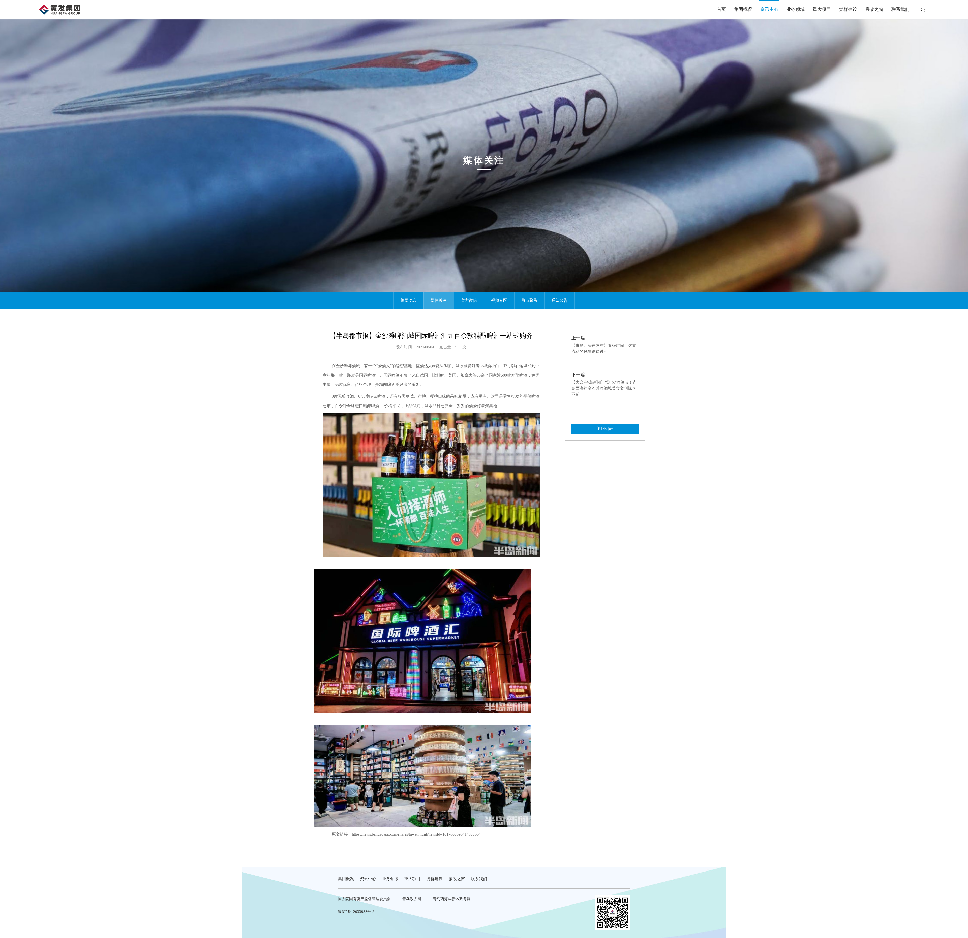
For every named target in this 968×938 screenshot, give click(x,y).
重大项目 (822, 9)
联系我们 (900, 9)
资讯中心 (769, 9)
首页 (721, 9)
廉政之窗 (874, 9)
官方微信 (469, 300)
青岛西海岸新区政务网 (452, 899)
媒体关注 (439, 300)
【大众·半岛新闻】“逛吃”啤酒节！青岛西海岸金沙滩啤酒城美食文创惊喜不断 (604, 388)
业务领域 (795, 9)
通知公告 (560, 300)
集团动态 (408, 300)
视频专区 (499, 300)
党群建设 (848, 9)
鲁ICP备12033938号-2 (356, 912)
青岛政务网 (411, 899)
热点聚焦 (529, 300)
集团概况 (743, 9)
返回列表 (605, 428)
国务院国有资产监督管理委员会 (364, 899)
